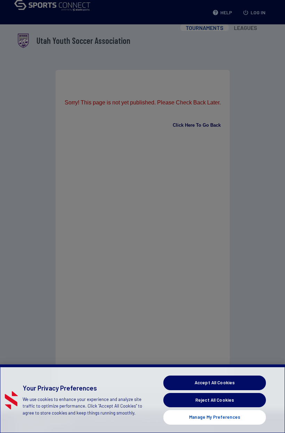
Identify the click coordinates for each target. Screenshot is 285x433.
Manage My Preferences (214, 417)
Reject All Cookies (214, 400)
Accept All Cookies (215, 382)
